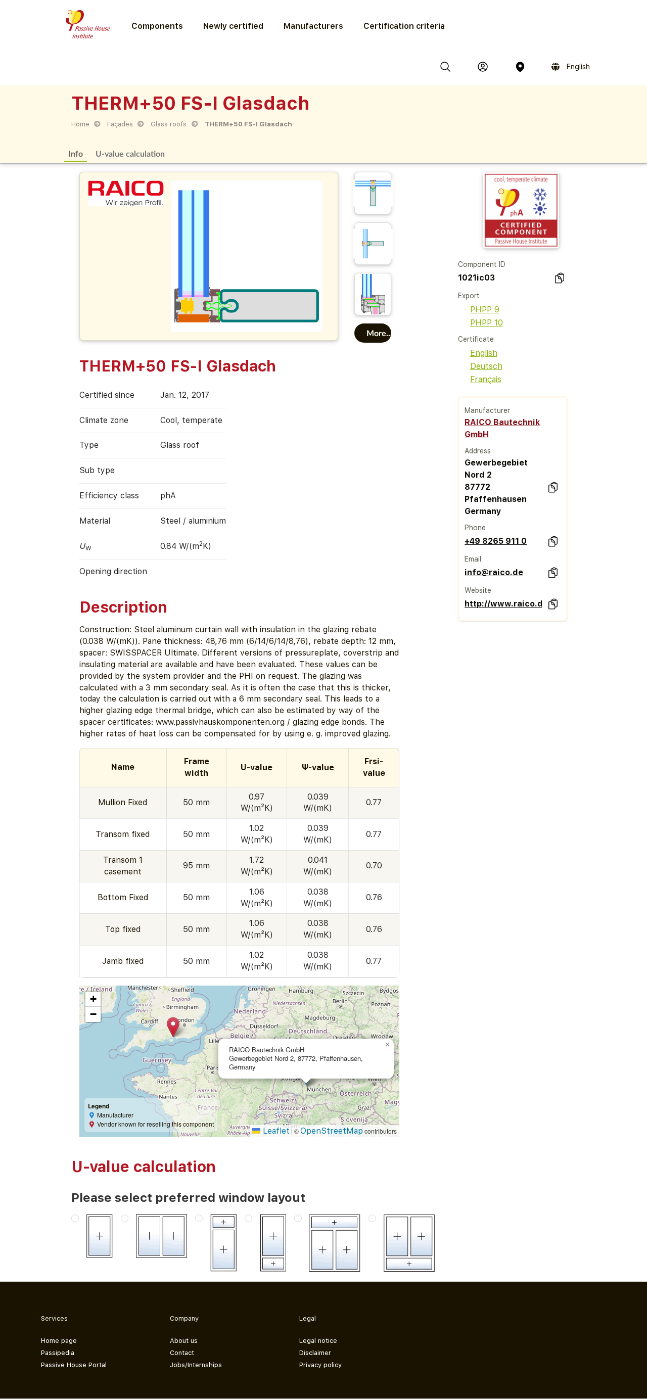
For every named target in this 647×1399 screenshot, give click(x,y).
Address (478, 451)
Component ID (481, 264)
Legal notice (318, 1340)
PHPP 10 (486, 323)
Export (469, 296)
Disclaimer (315, 1353)
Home (80, 124)
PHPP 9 (484, 309)
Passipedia (57, 1353)
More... (379, 333)
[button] (173, 1027)
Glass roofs (169, 124)
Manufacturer (487, 410)
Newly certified (233, 26)
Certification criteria (404, 26)
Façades (120, 124)
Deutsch (486, 366)
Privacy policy (320, 1365)
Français (485, 379)
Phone (475, 528)
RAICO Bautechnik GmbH (502, 428)
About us (184, 1340)
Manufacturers (313, 26)
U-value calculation (130, 153)
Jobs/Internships (196, 1365)
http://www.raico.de (503, 604)
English (483, 353)
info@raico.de (494, 572)
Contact (182, 1353)
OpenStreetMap (331, 1131)
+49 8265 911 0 (496, 541)
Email (473, 559)
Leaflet (275, 1131)
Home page (59, 1340)
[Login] (482, 66)
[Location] (520, 66)
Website (478, 590)
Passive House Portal (74, 1365)
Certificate (476, 339)
